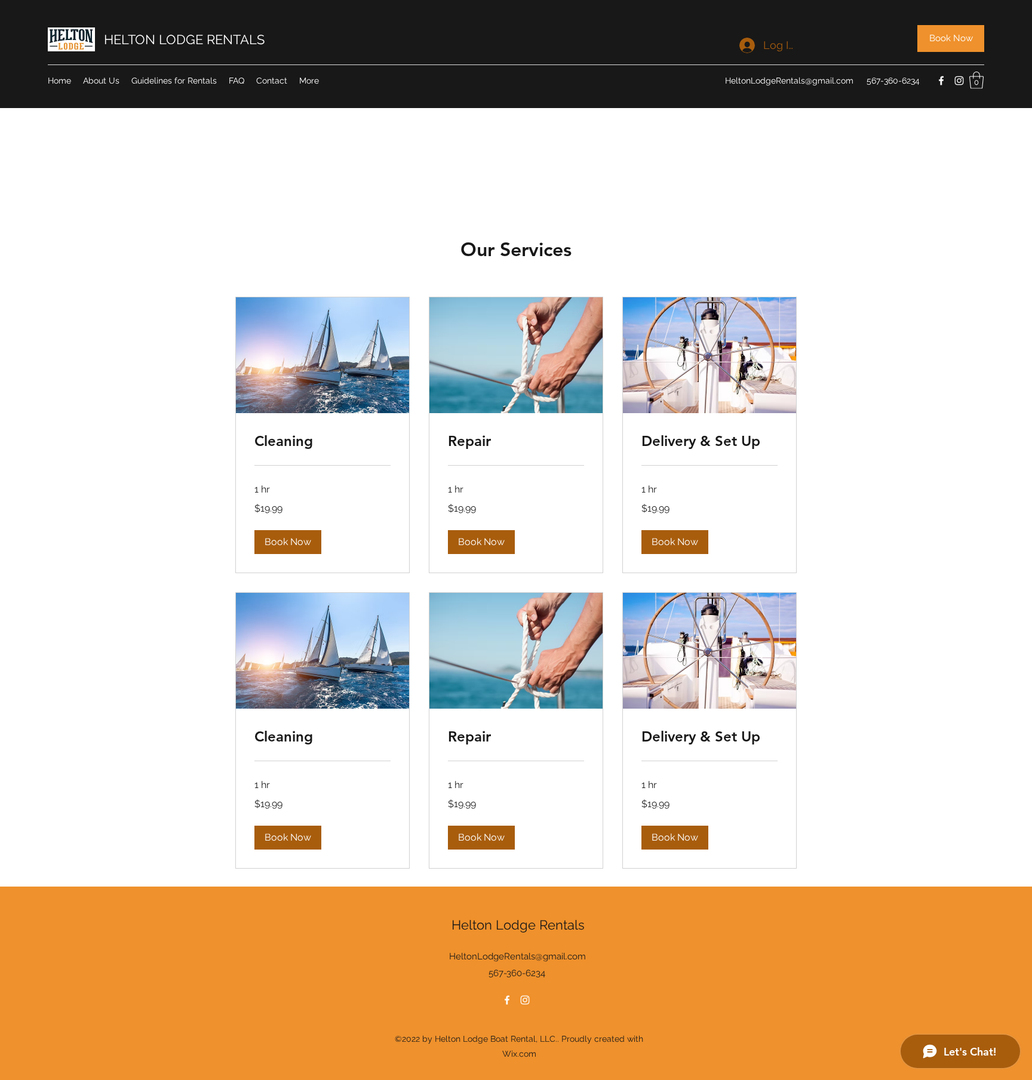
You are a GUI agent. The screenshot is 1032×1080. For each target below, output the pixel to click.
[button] (976, 80)
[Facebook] (941, 81)
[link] (322, 441)
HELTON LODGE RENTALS (184, 39)
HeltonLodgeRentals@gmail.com (789, 80)
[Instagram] (959, 81)
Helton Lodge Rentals (518, 925)
